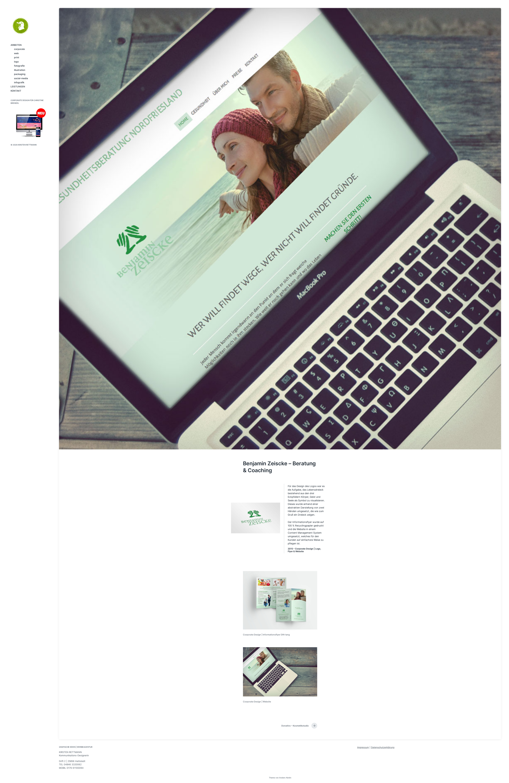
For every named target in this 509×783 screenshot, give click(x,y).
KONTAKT (16, 90)
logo (16, 61)
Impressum (363, 747)
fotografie (19, 65)
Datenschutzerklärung (382, 747)
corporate (19, 49)
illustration (19, 70)
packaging (19, 74)
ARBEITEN (16, 45)
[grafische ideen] (20, 26)
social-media (21, 78)
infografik (19, 82)
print (16, 57)
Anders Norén (285, 778)
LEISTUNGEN (18, 86)
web (16, 53)
